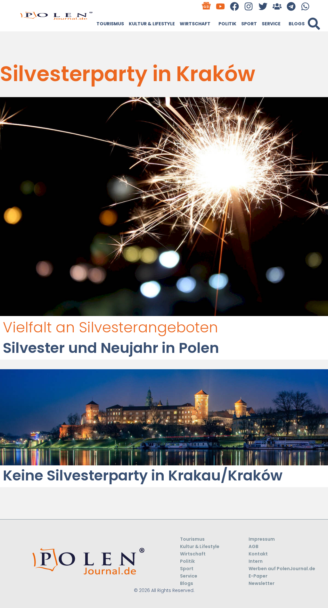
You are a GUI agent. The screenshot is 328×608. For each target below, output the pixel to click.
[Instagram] (248, 6)
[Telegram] (291, 6)
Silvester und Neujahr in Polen (111, 348)
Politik (227, 24)
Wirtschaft (195, 24)
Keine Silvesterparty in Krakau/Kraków (143, 475)
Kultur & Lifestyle (152, 24)
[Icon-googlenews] (206, 6)
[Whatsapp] (305, 6)
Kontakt (258, 554)
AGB (253, 546)
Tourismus (110, 24)
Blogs (297, 24)
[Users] (277, 6)
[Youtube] (220, 6)
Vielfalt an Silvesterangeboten (110, 327)
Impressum (262, 539)
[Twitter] (263, 6)
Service (271, 24)
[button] (314, 24)
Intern (256, 561)
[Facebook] (234, 6)
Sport (249, 24)
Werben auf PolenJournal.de (282, 568)
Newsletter (262, 583)
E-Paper (258, 576)
